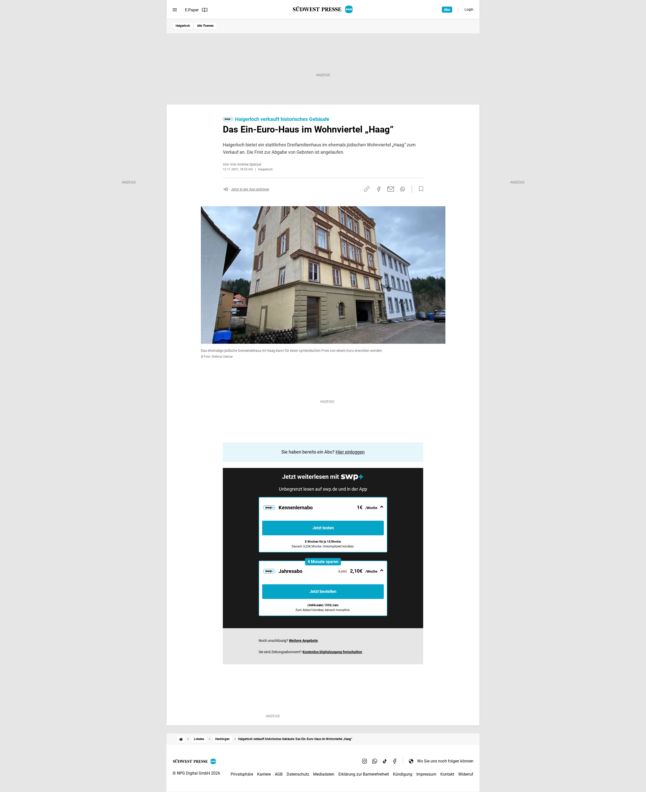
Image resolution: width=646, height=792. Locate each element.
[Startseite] (181, 739)
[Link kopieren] (367, 189)
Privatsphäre (242, 774)
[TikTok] (385, 761)
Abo (447, 10)
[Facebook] (395, 761)
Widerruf (465, 774)
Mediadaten (323, 774)
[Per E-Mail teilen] (391, 189)
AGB (279, 774)
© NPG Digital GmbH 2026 (196, 773)
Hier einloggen (350, 452)
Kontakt (447, 774)
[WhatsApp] (375, 761)
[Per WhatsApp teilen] (403, 189)
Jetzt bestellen (323, 591)
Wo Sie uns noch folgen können (445, 761)
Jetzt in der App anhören (250, 189)
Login (469, 9)
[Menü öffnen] (175, 10)
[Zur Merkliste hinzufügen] (419, 189)
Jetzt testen (323, 527)
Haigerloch (183, 26)
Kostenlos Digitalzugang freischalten (332, 652)
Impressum (426, 774)
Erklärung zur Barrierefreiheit (363, 774)
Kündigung (402, 774)
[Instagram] (365, 761)
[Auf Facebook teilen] (379, 189)
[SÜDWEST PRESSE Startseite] (323, 9)
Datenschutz (298, 774)
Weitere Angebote (303, 641)
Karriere (264, 774)
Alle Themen (205, 26)
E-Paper (192, 10)
